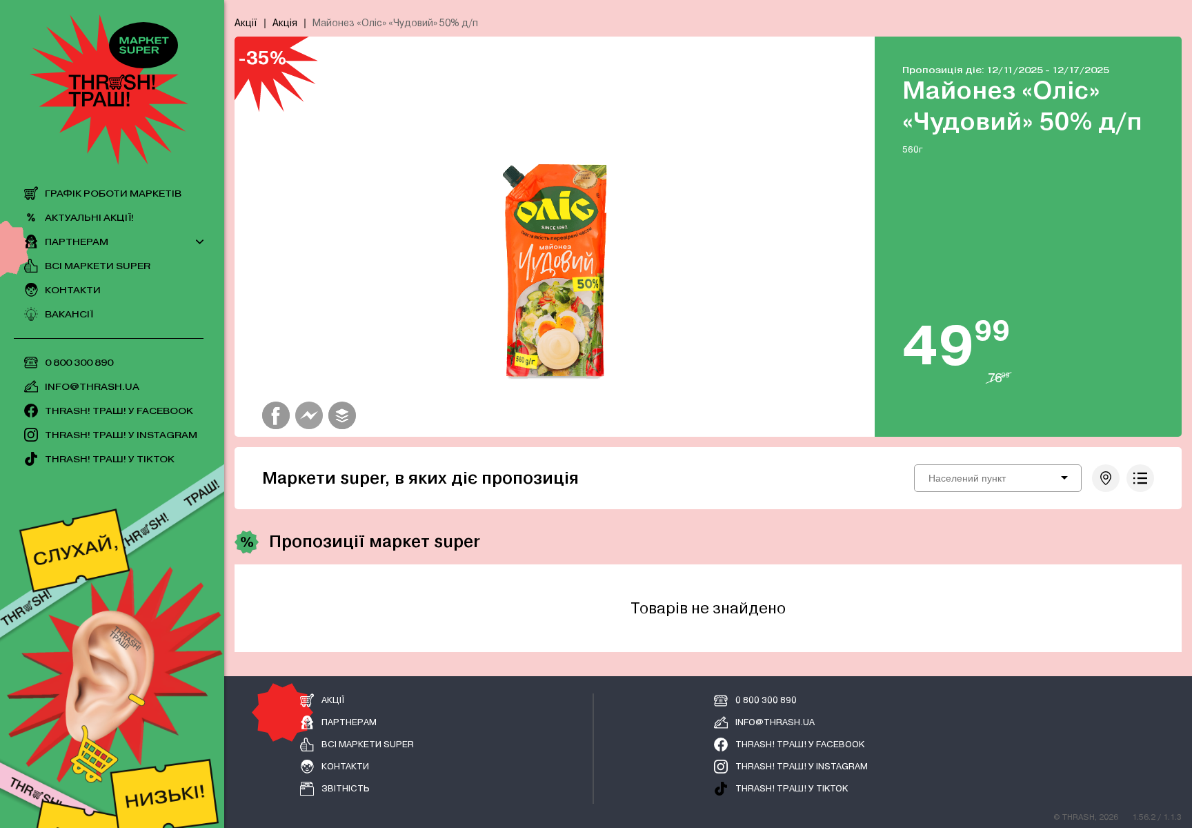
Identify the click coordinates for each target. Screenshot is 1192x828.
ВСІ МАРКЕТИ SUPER (97, 266)
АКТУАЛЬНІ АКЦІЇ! (89, 217)
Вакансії (69, 314)
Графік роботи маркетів (113, 193)
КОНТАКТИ (73, 290)
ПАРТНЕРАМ (76, 241)
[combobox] (998, 478)
